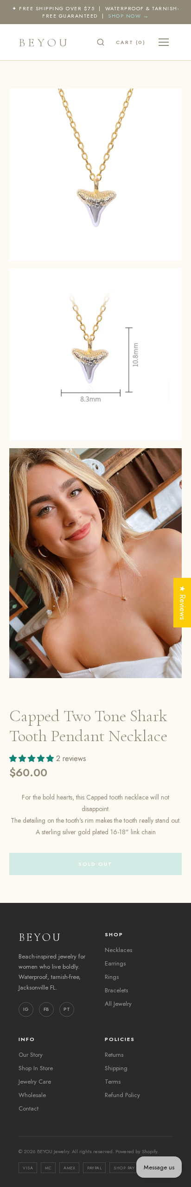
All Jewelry (118, 1003)
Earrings (115, 963)
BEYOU (44, 42)
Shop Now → (128, 15)
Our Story (31, 1054)
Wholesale (32, 1095)
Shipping (116, 1068)
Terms (113, 1081)
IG (26, 1009)
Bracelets (116, 990)
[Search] (101, 42)
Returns (114, 1054)
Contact (28, 1108)
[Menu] (163, 42)
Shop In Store (36, 1068)
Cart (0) (131, 42)
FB (46, 1009)
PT (67, 1009)
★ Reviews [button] (182, 602)
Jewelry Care (35, 1081)
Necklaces (118, 950)
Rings (112, 976)
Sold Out (95, 864)
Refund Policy (122, 1095)
